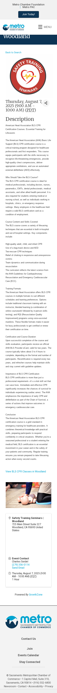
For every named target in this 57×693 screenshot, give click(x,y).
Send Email (18, 567)
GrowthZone (35, 594)
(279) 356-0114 (20, 564)
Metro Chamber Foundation (28, 4)
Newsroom (10, 686)
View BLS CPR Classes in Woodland (26, 471)
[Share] (45, 103)
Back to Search (13, 52)
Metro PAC (28, 7)
